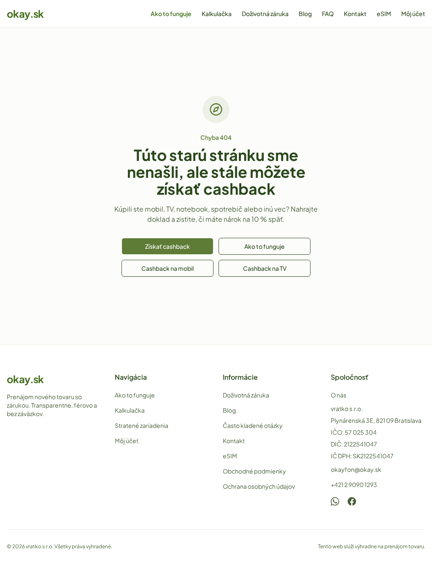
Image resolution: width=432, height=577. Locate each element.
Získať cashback (167, 246)
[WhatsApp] (335, 501)
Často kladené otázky (253, 425)
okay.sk (25, 13)
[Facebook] (351, 501)
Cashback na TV (264, 268)
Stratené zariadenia (141, 425)
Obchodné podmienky (254, 471)
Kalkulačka (217, 13)
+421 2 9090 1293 (354, 484)
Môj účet (413, 13)
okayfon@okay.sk (356, 469)
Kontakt (355, 13)
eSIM (384, 13)
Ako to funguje (171, 13)
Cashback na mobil (167, 268)
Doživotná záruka (265, 13)
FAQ (328, 13)
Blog (305, 13)
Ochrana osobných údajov (259, 486)
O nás (338, 395)
